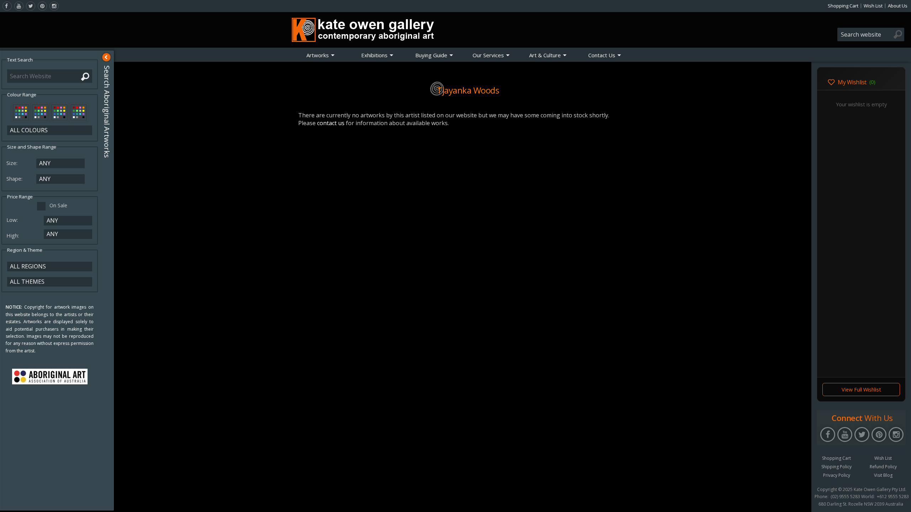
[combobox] (870, 34)
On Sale (58, 205)
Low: (12, 219)
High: (13, 235)
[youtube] (19, 6)
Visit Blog (883, 475)
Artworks (317, 55)
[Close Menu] (106, 57)
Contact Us (601, 55)
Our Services (488, 55)
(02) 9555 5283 (845, 497)
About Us (897, 5)
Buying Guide (431, 55)
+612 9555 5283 (893, 497)
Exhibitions (374, 55)
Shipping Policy (836, 467)
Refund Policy (883, 467)
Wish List (873, 5)
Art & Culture (545, 55)
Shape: (15, 178)
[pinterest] (42, 6)
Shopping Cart (843, 5)
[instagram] (54, 6)
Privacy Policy (836, 475)
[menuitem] (320, 55)
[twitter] (30, 6)
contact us (330, 123)
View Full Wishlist (861, 389)
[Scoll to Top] (801, 501)
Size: (12, 162)
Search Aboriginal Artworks (107, 111)
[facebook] (7, 6)
